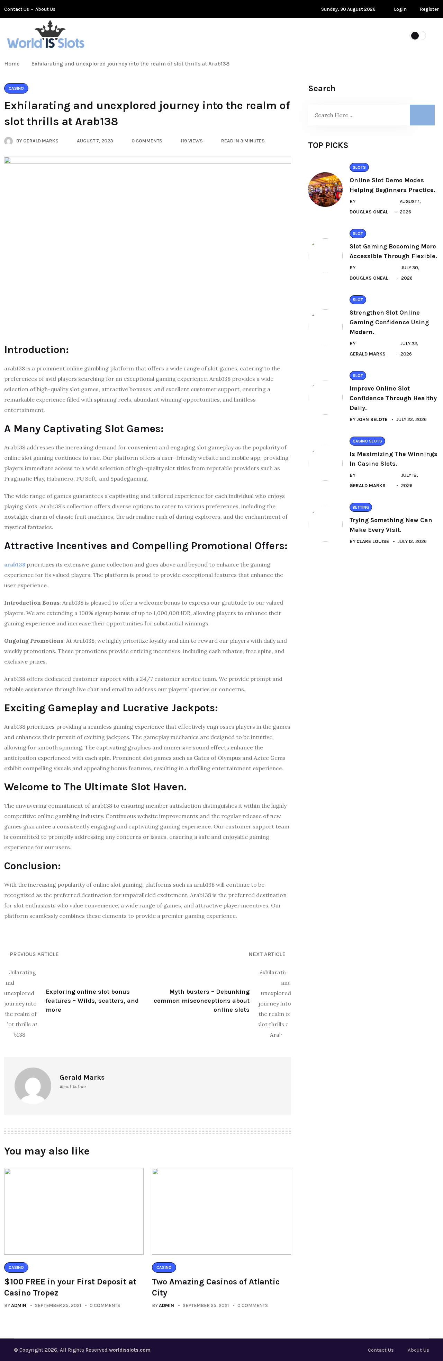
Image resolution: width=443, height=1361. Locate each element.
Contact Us (16, 9)
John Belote (372, 419)
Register (429, 9)
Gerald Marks (368, 354)
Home (13, 63)
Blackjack (354, 35)
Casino (312, 35)
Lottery (139, 35)
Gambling (271, 35)
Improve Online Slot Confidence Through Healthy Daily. (393, 398)
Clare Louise (372, 541)
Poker (232, 35)
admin (18, 1305)
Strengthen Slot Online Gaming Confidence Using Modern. (389, 322)
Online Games (187, 35)
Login (400, 9)
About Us (45, 9)
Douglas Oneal (369, 212)
